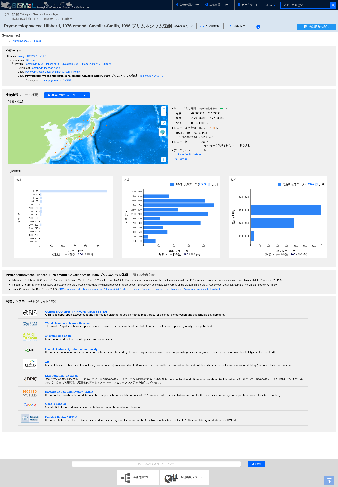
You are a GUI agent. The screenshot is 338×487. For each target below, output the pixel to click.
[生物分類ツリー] (138, 471)
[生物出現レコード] (184, 471)
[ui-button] (333, 5)
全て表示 (184, 159)
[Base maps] (162, 132)
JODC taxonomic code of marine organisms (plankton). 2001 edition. (93, 289)
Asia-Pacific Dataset (190, 154)
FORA (203, 184)
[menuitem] (270, 5)
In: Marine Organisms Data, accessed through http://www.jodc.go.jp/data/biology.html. (175, 289)
